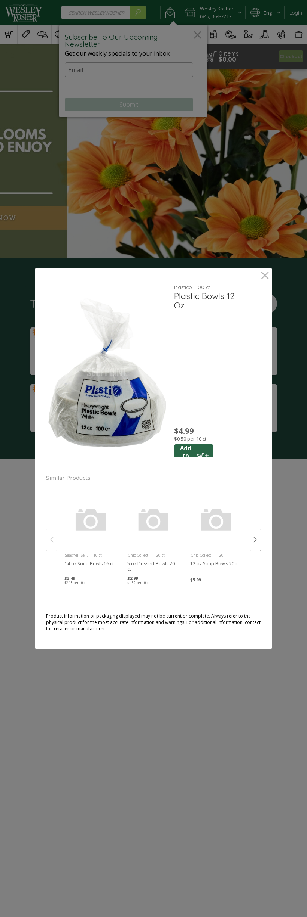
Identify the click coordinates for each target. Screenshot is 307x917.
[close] (265, 276)
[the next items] (255, 540)
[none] (91, 532)
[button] (107, 372)
